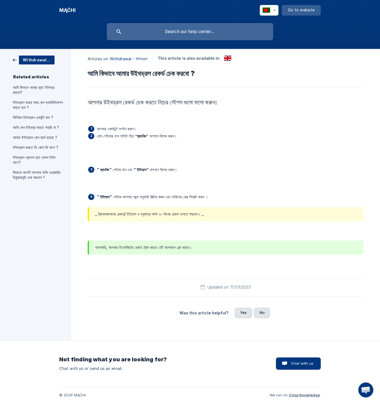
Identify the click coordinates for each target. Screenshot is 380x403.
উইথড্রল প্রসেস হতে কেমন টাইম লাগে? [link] (34, 160)
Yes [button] (243, 312)
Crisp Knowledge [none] (304, 395)
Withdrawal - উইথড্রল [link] (128, 58)
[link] (34, 59)
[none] (67, 10)
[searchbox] (190, 31)
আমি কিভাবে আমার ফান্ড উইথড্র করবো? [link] (34, 90)
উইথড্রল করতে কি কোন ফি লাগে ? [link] (35, 147)
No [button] (262, 312)
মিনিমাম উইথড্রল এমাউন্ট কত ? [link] (33, 117)
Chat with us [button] (302, 363)
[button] (365, 389)
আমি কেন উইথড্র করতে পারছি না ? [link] (36, 127)
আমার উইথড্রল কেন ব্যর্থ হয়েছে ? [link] (35, 137)
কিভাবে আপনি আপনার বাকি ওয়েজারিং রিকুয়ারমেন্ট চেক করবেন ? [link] (37, 175)
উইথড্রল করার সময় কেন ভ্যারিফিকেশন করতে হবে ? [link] (38, 105)
